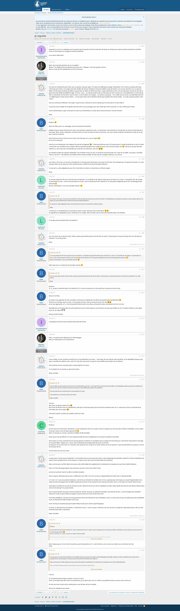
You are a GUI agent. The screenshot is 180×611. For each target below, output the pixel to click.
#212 (143, 292)
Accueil (38, 9)
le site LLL (50, 29)
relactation (103, 39)
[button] (62, 9)
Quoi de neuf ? (56, 9)
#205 (143, 159)
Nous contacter (105, 606)
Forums (46, 9)
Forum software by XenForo (90, 609)
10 (52, 42)
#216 (143, 379)
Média (67, 9)
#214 (143, 334)
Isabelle (41, 94)
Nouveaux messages (40, 13)
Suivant (66, 42)
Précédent (39, 42)
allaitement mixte (57, 39)
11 (55, 42)
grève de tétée (95, 39)
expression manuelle (84, 39)
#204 (143, 119)
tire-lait (110, 39)
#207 (143, 192)
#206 (143, 176)
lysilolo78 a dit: (54, 252)
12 (58, 42)
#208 (143, 217)
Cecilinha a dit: (54, 523)
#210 (143, 249)
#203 (143, 84)
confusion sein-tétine (68, 39)
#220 (143, 550)
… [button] (47, 42)
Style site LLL (40, 606)
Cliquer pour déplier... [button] (97, 539)
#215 (143, 356)
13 (61, 42)
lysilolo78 (41, 186)
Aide (136, 606)
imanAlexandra (41, 56)
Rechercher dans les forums (55, 13)
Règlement (114, 606)
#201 (143, 46)
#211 (143, 269)
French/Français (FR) (52, 606)
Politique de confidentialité (125, 606)
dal (77, 39)
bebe (37, 39)
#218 (143, 455)
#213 (143, 318)
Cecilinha (41, 432)
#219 (143, 520)
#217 (143, 422)
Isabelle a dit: (53, 196)
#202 (143, 62)
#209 (143, 233)
